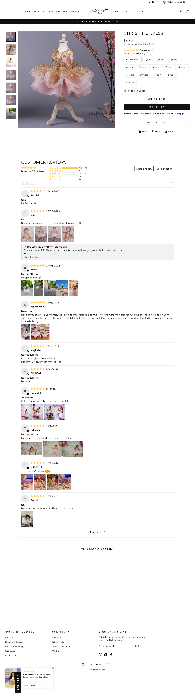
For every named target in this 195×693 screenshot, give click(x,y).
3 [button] (97, 531)
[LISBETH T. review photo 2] (40, 482)
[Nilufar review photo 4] (62, 288)
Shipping (128, 44)
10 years (143, 74)
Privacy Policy (58, 642)
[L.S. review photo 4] (68, 234)
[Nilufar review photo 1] (27, 288)
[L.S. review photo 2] (41, 234)
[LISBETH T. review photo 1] (27, 482)
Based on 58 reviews (32, 171)
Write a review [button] (144, 168)
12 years (171, 74)
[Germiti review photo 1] (27, 519)
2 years (160, 59)
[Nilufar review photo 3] (50, 288)
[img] (38, 191)
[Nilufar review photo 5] (73, 288)
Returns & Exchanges (15, 646)
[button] (131, 50)
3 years (173, 59)
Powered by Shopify (97, 669)
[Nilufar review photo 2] (38, 288)
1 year (148, 59)
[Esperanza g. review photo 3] (44, 332)
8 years (182, 67)
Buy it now (156, 107)
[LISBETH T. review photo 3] (53, 482)
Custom (130, 82)
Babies (76, 11)
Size (132, 53)
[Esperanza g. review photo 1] (25, 332)
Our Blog (56, 651)
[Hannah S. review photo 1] (26, 412)
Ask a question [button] (164, 168)
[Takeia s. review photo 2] (52, 449)
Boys (129, 11)
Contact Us (10, 655)
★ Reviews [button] (18, 682)
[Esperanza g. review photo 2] (35, 332)
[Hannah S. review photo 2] (37, 412)
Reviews (9, 637)
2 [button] (93, 531)
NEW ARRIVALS (35, 11)
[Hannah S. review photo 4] (60, 412)
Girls (118, 11)
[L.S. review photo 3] (54, 234)
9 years (130, 74)
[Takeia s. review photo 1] (31, 449)
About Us (56, 637)
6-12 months (133, 59)
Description (156, 122)
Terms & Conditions (61, 646)
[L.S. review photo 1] (27, 234)
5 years (143, 67)
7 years (169, 67)
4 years (130, 67)
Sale (140, 11)
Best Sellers (58, 11)
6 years (156, 67)
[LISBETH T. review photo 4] (65, 482)
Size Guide (10, 651)
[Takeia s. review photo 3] (72, 449)
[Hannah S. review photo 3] (49, 412)
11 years (157, 74)
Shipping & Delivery (14, 642)
